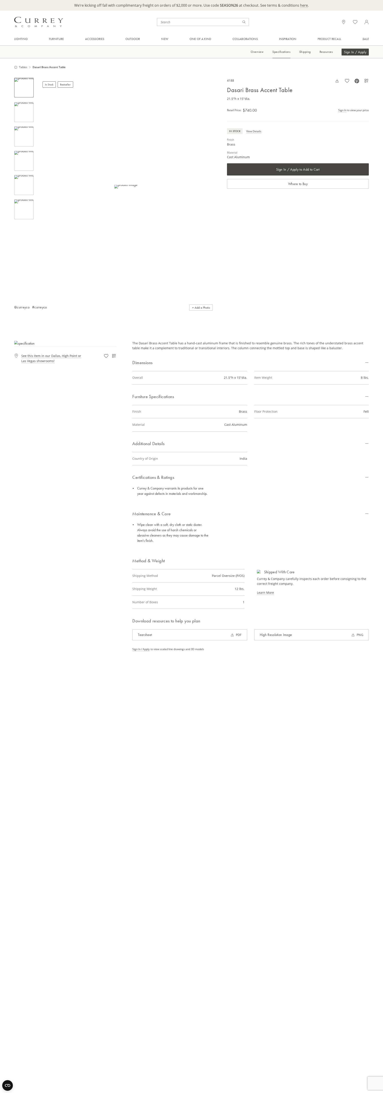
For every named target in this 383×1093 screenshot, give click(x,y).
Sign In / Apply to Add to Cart (298, 169)
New (164, 39)
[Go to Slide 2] (24, 112)
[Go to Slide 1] (24, 87)
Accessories (94, 39)
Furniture (56, 39)
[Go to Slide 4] (24, 161)
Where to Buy (298, 184)
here (304, 5)
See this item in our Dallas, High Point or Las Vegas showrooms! (51, 358)
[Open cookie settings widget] (7, 1085)
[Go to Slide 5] (24, 185)
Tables (23, 67)
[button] (126, 187)
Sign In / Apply (355, 52)
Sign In (342, 110)
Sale (365, 39)
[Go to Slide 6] (24, 209)
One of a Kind (200, 39)
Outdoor (132, 39)
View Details (253, 131)
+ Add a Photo (201, 308)
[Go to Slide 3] (24, 136)
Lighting (21, 39)
